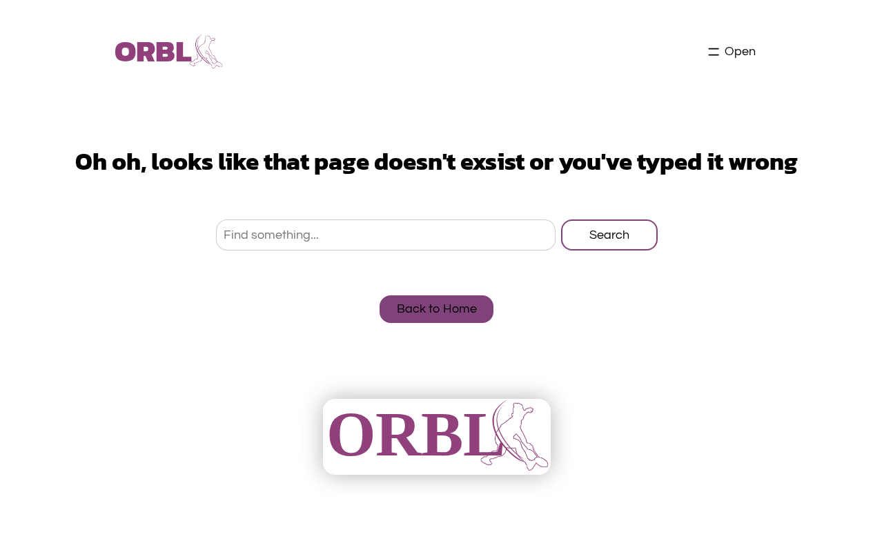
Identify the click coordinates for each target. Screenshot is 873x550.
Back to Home (437, 308)
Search (609, 235)
